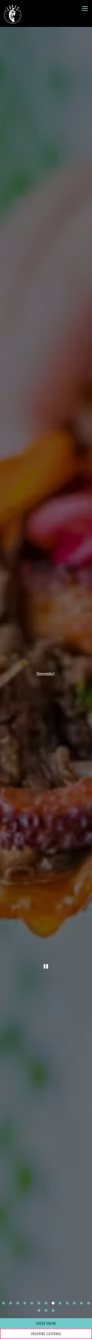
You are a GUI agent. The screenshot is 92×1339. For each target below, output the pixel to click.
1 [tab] (3, 1309)
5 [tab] (31, 1309)
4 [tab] (24, 1309)
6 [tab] (39, 1309)
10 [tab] (67, 1309)
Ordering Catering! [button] (46, 1333)
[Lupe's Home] (13, 13)
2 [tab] (10, 1309)
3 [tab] (17, 1309)
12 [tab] (81, 1309)
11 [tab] (74, 1309)
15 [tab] (46, 1316)
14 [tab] (39, 1316)
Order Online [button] (46, 1323)
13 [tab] (88, 1309)
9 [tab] (60, 1309)
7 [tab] (46, 1309)
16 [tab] (53, 1316)
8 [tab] (53, 1309)
